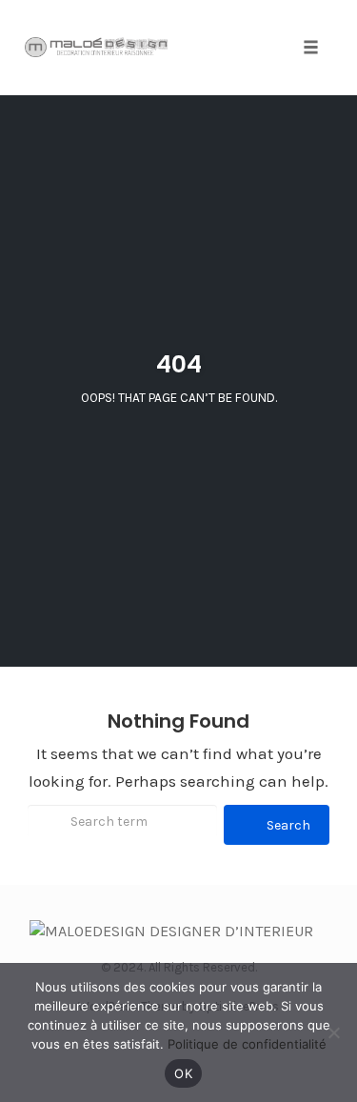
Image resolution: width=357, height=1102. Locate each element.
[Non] (333, 1032)
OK (183, 1073)
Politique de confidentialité (247, 1044)
